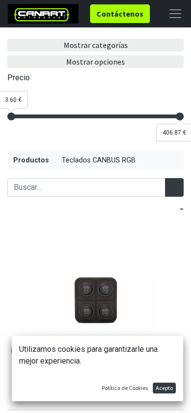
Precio (18, 77)
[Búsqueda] (174, 187)
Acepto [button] (164, 387)
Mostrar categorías (96, 45)
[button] (177, 209)
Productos (31, 160)
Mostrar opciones (95, 62)
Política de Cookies (125, 387)
